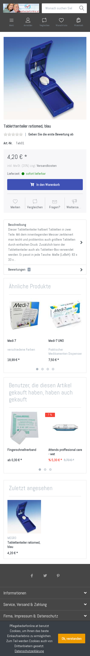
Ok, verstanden (72, 638)
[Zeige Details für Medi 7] (24, 315)
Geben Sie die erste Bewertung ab (50, 134)
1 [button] (37, 369)
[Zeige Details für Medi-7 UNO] (65, 315)
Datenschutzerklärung (29, 651)
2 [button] (42, 369)
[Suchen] (82, 8)
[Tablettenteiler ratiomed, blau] (45, 78)
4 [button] (53, 369)
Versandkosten (47, 166)
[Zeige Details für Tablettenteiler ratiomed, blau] (24, 517)
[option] (45, 78)
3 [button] (48, 369)
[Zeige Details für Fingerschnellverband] (24, 428)
